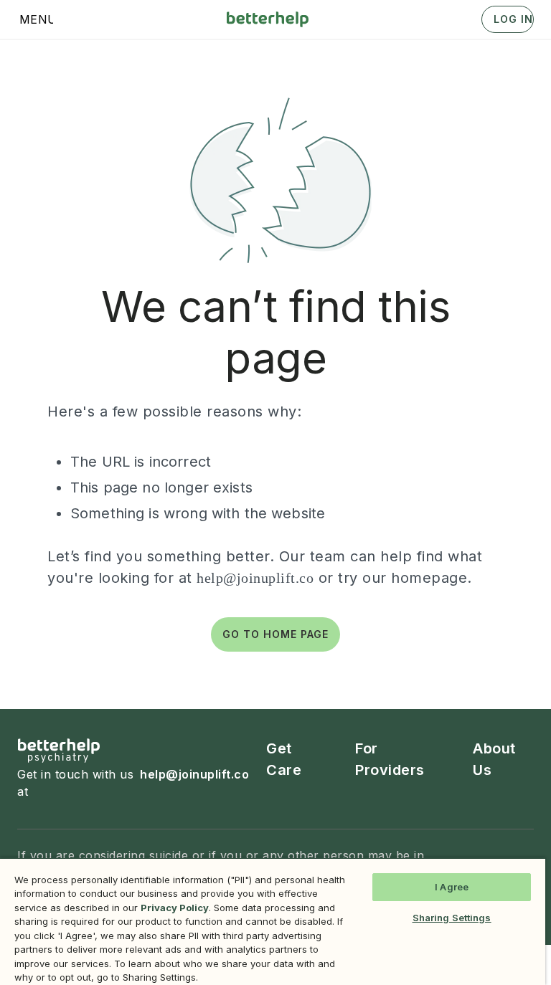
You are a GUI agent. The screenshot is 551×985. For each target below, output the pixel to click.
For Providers (390, 759)
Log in (513, 19)
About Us (494, 759)
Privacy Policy (175, 907)
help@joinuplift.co (255, 578)
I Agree (451, 887)
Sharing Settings (452, 917)
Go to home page (275, 634)
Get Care (283, 759)
